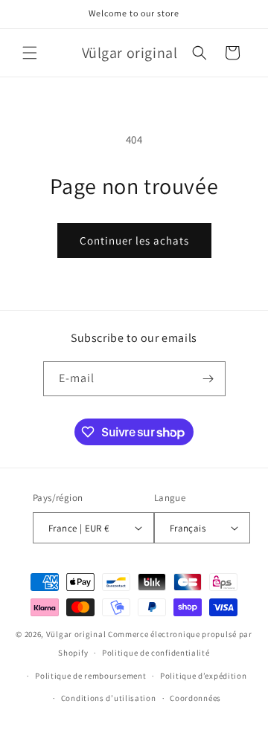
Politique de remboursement (90, 676)
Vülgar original (76, 634)
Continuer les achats (134, 240)
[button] (29, 52)
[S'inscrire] (208, 378)
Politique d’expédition (203, 676)
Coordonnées (195, 698)
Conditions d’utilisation (108, 698)
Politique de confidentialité (156, 652)
